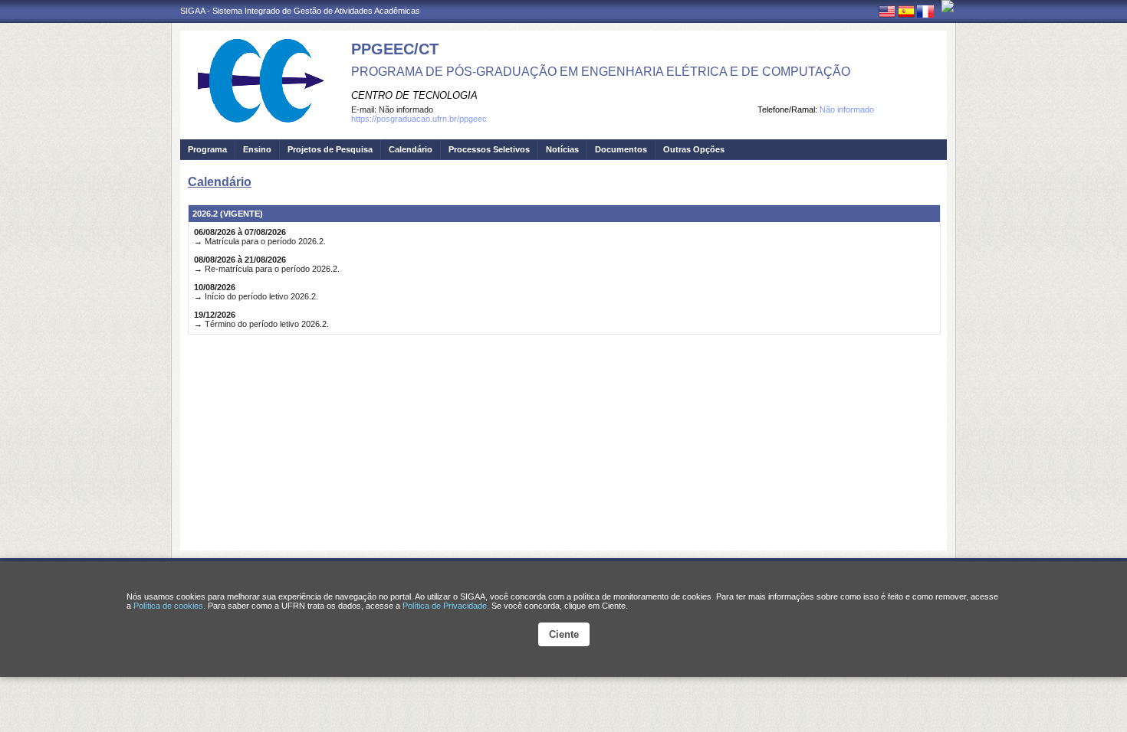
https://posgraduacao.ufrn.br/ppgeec (419, 118)
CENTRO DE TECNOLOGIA (414, 95)
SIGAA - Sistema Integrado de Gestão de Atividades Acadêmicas (300, 10)
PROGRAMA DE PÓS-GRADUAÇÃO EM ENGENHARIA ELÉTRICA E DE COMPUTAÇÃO (600, 71)
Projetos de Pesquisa (330, 149)
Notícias (562, 149)
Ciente (564, 634)
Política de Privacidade (444, 605)
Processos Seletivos (489, 149)
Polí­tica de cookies (168, 605)
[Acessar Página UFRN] (947, 6)
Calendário (410, 149)
